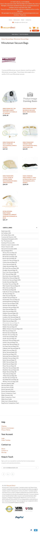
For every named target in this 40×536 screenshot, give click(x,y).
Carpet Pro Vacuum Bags (11, 260)
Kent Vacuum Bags (9, 309)
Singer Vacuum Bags (9, 372)
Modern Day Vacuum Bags (10, 325)
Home (10, 20)
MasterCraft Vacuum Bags (12, 319)
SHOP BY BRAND (24, 34)
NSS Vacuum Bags (9, 330)
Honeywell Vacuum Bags (11, 301)
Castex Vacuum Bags (10, 262)
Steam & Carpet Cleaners (10, 245)
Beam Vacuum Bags (9, 254)
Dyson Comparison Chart (8, 393)
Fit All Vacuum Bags (9, 290)
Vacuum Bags (6, 250)
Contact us (4, 450)
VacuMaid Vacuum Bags (10, 379)
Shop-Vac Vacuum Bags (11, 368)
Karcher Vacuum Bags (10, 305)
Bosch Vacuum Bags (9, 258)
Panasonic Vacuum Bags (11, 340)
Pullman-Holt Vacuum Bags (11, 348)
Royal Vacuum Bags (9, 354)
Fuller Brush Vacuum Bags (11, 291)
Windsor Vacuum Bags (10, 381)
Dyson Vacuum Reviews (8, 391)
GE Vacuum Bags (8, 293)
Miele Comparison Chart (8, 397)
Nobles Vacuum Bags (10, 327)
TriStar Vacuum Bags (10, 375)
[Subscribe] (36, 467)
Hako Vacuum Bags (9, 295)
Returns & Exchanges (7, 428)
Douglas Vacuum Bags (10, 270)
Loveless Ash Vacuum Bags (11, 317)
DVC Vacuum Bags (9, 274)
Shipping (3, 426)
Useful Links (7, 227)
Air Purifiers (6, 233)
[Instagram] (12, 474)
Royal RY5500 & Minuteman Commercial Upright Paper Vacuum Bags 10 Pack (10, 215)
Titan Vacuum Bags (9, 373)
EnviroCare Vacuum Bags (11, 280)
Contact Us (28, 20)
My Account (17, 20)
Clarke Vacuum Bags (10, 266)
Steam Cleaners (7, 247)
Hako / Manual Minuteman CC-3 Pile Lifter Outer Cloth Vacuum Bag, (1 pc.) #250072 (29, 179)
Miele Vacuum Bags (9, 321)
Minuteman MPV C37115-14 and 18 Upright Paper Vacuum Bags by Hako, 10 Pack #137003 (10, 179)
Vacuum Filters (7, 385)
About (22, 20)
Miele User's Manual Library (9, 401)
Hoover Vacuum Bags (10, 303)
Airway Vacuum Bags (10, 252)
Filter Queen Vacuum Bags (11, 286)
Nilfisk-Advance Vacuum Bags (12, 329)
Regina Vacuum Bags (10, 350)
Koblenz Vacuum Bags (10, 313)
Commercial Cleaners (8, 237)
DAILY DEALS (15, 34)
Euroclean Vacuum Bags (10, 284)
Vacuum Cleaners (7, 383)
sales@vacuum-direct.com (21, 22)
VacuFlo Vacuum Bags (10, 377)
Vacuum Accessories (9, 248)
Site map (3, 452)
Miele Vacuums (7, 395)
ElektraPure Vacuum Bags (11, 278)
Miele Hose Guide (6, 399)
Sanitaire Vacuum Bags (10, 358)
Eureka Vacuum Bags (10, 282)
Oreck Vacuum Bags (10, 336)
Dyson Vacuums (7, 389)
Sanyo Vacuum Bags (9, 360)
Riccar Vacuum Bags (10, 352)
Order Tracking (5, 440)
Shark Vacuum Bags (10, 364)
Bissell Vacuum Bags (10, 256)
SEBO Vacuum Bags (10, 362)
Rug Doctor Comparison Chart (10, 403)
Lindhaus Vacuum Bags (10, 315)
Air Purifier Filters (7, 235)
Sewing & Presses (7, 243)
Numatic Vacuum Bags (10, 334)
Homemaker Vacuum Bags (11, 299)
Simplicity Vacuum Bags (11, 370)
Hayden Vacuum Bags (10, 297)
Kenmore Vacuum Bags (11, 307)
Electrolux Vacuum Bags (11, 276)
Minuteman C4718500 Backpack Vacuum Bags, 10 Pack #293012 (29, 110)
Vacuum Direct (11, 485)
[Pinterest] (8, 474)
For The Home (6, 241)
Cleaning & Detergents (9, 239)
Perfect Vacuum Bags (10, 342)
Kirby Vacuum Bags (9, 311)
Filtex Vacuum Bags (9, 288)
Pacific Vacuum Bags (9, 338)
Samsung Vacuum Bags (11, 356)
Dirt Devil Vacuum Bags (11, 268)
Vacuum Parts (7, 387)
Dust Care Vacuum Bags (11, 272)
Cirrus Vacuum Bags (9, 264)
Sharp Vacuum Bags (9, 366)
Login (3, 438)
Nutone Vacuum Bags (10, 332)
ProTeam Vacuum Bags (11, 346)
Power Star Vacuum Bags (11, 344)
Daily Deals (5, 231)
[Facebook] (3, 474)
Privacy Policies (5, 430)
